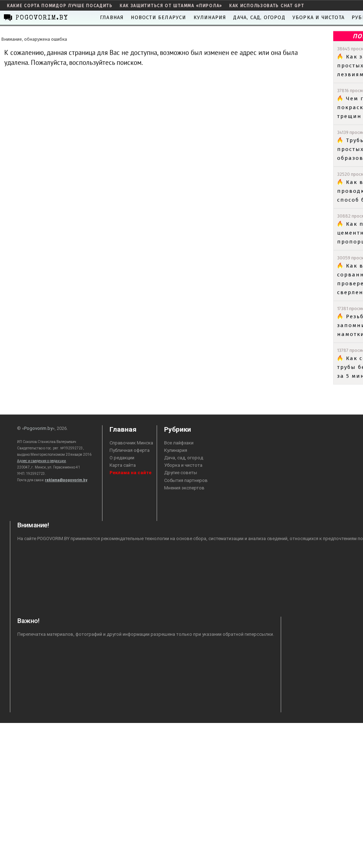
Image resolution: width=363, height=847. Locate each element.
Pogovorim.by (38, 428)
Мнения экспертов (184, 487)
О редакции (122, 457)
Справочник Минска (131, 442)
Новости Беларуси (158, 18)
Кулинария (210, 18)
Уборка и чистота (318, 18)
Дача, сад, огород (259, 18)
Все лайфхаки (179, 442)
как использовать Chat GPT (267, 5)
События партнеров (186, 480)
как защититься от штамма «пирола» (171, 5)
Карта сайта (123, 465)
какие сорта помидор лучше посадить (60, 5)
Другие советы (180, 472)
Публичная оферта (130, 450)
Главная (112, 18)
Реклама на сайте (130, 472)
